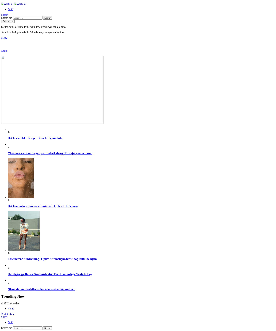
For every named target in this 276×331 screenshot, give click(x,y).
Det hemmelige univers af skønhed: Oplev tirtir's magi (43, 206)
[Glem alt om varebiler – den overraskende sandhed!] (141, 280)
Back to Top (7, 314)
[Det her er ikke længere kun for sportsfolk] (141, 129)
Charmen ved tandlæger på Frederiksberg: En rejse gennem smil (50, 153)
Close (4, 317)
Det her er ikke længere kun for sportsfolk (35, 138)
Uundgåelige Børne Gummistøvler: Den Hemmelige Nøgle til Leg (50, 274)
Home (11, 308)
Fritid (10, 9)
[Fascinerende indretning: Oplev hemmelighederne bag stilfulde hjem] (141, 231)
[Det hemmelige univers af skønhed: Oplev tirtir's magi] (141, 178)
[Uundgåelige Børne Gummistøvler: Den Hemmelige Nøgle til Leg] (141, 265)
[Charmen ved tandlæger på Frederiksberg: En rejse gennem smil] (141, 144)
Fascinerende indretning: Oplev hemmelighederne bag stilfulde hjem (52, 259)
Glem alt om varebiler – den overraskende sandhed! (41, 289)
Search (47, 18)
